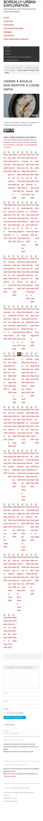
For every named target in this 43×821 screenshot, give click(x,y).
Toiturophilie (8, 25)
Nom (5, 693)
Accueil (7, 48)
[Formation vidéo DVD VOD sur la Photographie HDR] (21, 753)
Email (6, 701)
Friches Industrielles (17, 68)
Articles (8, 51)
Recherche (7, 731)
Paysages (8, 32)
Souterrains (8, 21)
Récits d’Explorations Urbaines (16, 39)
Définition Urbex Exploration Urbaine (18, 57)
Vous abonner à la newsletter (14, 713)
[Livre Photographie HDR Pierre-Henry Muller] (21, 776)
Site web (6, 709)
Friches (6, 18)
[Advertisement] (23, 656)
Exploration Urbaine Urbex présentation (19, 793)
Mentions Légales (10, 798)
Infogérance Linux (10, 801)
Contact (8, 54)
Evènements (9, 35)
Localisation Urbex (11, 60)
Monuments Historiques (13, 28)
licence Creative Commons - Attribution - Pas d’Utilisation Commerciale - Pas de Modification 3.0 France (21, 144)
